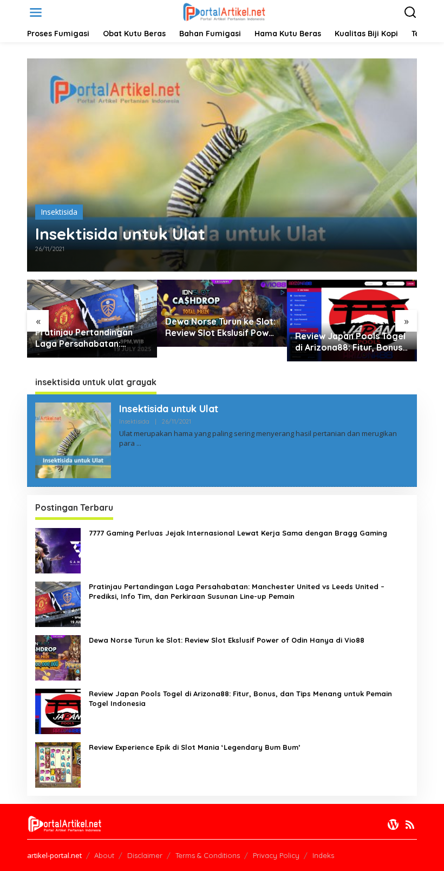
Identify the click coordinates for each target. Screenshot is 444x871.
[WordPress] (393, 824)
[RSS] (410, 824)
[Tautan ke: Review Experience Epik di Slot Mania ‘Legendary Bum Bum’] (58, 764)
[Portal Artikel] (224, 11)
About (104, 855)
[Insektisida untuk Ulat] (138, 443)
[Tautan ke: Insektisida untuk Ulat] (222, 165)
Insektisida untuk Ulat (120, 233)
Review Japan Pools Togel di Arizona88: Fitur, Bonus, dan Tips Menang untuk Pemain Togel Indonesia (350, 342)
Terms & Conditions (207, 855)
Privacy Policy (276, 855)
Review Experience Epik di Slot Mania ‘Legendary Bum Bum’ (195, 747)
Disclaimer (144, 855)
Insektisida (59, 212)
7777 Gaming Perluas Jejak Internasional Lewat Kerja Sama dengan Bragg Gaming (238, 533)
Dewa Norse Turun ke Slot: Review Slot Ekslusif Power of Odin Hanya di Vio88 (221, 327)
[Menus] (35, 12)
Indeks (323, 855)
